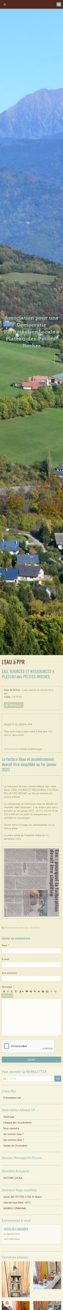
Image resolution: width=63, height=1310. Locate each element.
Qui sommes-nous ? (14, 1139)
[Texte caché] (39, 991)
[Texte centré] (31, 991)
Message (7, 986)
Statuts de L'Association (15, 1145)
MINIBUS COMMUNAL (15, 1208)
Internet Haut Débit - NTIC (17, 1202)
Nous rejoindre (11, 1128)
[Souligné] (12, 991)
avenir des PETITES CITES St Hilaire (23, 1196)
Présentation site (12, 1097)
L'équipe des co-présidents (18, 1122)
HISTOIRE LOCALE (13, 1177)
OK (57, 1078)
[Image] (43, 991)
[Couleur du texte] (21, 991)
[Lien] (35, 991)
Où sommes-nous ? (14, 1134)
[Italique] (8, 991)
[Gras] (4, 991)
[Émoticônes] (55, 991)
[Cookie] (7, 1303)
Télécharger (15, 705)
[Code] (51, 991)
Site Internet (9, 973)
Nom (4, 945)
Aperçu (8, 995)
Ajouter (31, 1059)
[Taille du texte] (16, 991)
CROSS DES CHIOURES (16, 1228)
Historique (9, 1116)
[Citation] (27, 991)
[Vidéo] (47, 991)
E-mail (5, 959)
